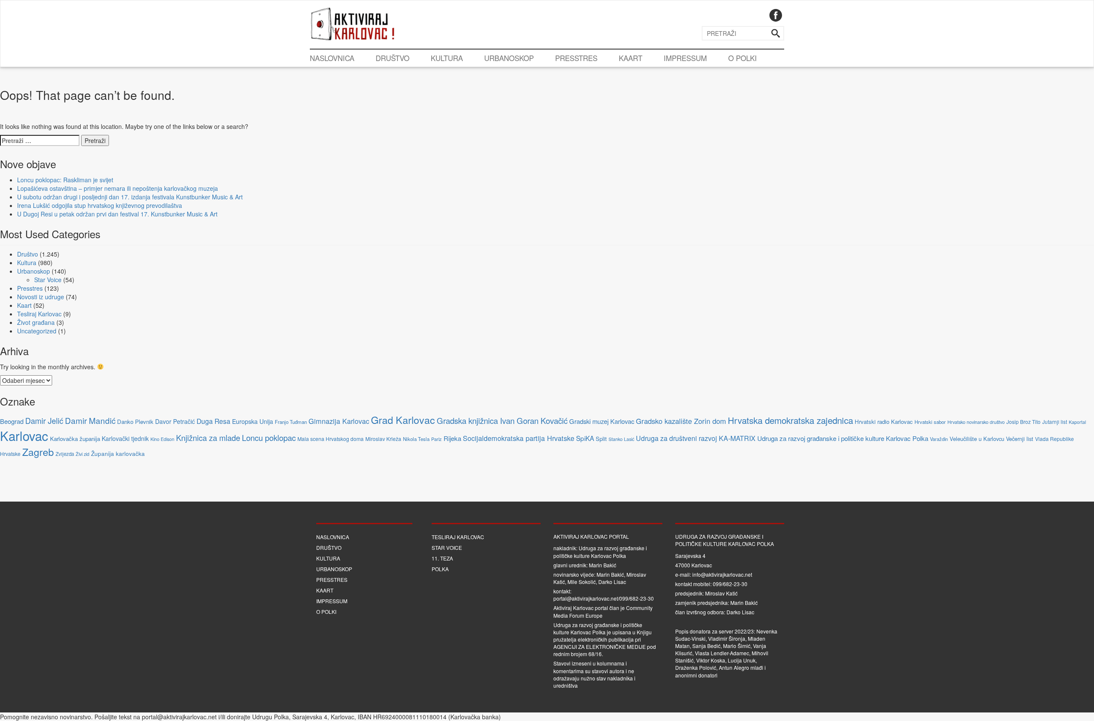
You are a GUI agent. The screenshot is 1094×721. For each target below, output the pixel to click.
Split (601, 439)
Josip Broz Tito (1023, 421)
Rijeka (452, 438)
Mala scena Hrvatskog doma (330, 438)
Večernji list (1019, 439)
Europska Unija (252, 421)
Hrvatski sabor (930, 421)
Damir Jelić (44, 420)
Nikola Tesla (416, 438)
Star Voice (48, 279)
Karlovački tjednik (125, 438)
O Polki (742, 58)
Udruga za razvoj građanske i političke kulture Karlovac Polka (842, 438)
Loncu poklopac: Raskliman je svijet (65, 179)
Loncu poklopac (269, 437)
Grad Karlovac (403, 419)
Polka (440, 568)
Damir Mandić (90, 420)
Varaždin (939, 438)
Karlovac (24, 435)
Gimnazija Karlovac (339, 421)
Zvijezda (65, 453)
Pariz (436, 438)
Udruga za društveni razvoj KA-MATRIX (696, 438)
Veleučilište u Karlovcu (977, 439)
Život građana (36, 322)
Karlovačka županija (75, 439)
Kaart (630, 58)
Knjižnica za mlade (208, 437)
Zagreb (38, 451)
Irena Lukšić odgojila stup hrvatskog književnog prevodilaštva (99, 205)
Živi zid (82, 454)
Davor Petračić (175, 421)
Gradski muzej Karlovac (601, 421)
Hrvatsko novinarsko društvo (976, 421)
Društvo (392, 58)
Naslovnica (332, 58)
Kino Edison (162, 439)
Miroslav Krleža (383, 438)
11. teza (442, 558)
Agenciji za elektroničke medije (599, 646)
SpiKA (585, 438)
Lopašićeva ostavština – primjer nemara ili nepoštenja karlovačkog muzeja (117, 188)
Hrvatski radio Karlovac (884, 421)
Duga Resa (213, 421)
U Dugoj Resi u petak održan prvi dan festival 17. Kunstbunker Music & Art (117, 214)
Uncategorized (36, 331)
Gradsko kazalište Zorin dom (681, 421)
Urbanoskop (509, 58)
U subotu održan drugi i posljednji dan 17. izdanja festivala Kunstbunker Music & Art (130, 197)
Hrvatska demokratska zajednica (790, 420)
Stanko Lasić (621, 439)
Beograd (12, 421)
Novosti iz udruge (40, 296)
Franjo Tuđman (291, 421)
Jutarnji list (1054, 421)
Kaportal (1077, 422)
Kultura (447, 58)
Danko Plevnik (135, 421)
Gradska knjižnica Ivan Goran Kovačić (502, 420)
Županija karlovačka (118, 454)
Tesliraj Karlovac (39, 313)
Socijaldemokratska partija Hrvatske (518, 438)
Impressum (685, 58)
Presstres (576, 58)
